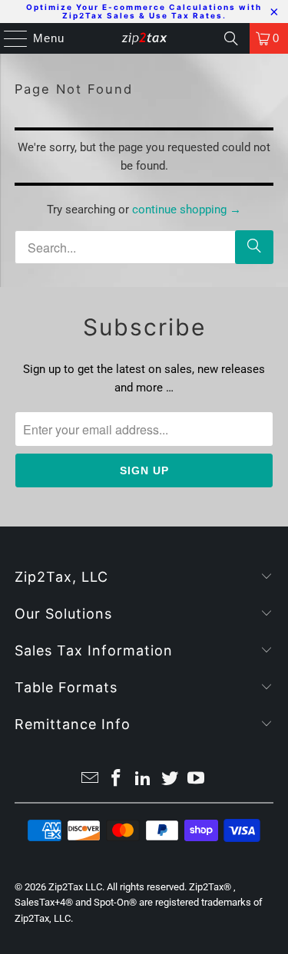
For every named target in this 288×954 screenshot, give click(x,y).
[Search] (231, 38)
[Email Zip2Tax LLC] (89, 779)
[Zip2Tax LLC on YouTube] (196, 779)
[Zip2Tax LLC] (144, 38)
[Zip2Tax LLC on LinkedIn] (143, 779)
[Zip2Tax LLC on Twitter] (169, 779)
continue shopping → (186, 209)
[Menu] (8, 38)
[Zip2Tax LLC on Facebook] (116, 779)
